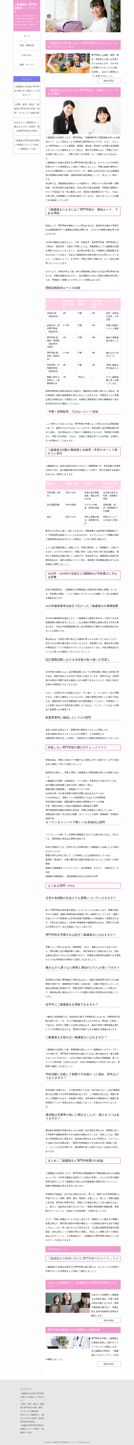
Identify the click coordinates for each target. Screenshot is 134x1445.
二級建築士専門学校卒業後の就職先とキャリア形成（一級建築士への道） (26, 144)
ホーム (27, 36)
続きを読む (109, 81)
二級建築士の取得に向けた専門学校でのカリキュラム (83, 1258)
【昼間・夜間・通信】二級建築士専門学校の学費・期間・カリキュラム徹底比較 (26, 108)
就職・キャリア (26, 64)
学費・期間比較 (26, 45)
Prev (49, 16)
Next (117, 16)
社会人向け (27, 55)
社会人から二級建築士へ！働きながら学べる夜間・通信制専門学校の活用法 (26, 126)
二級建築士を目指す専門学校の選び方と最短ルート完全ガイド (26, 90)
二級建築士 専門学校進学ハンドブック (25, 8)
